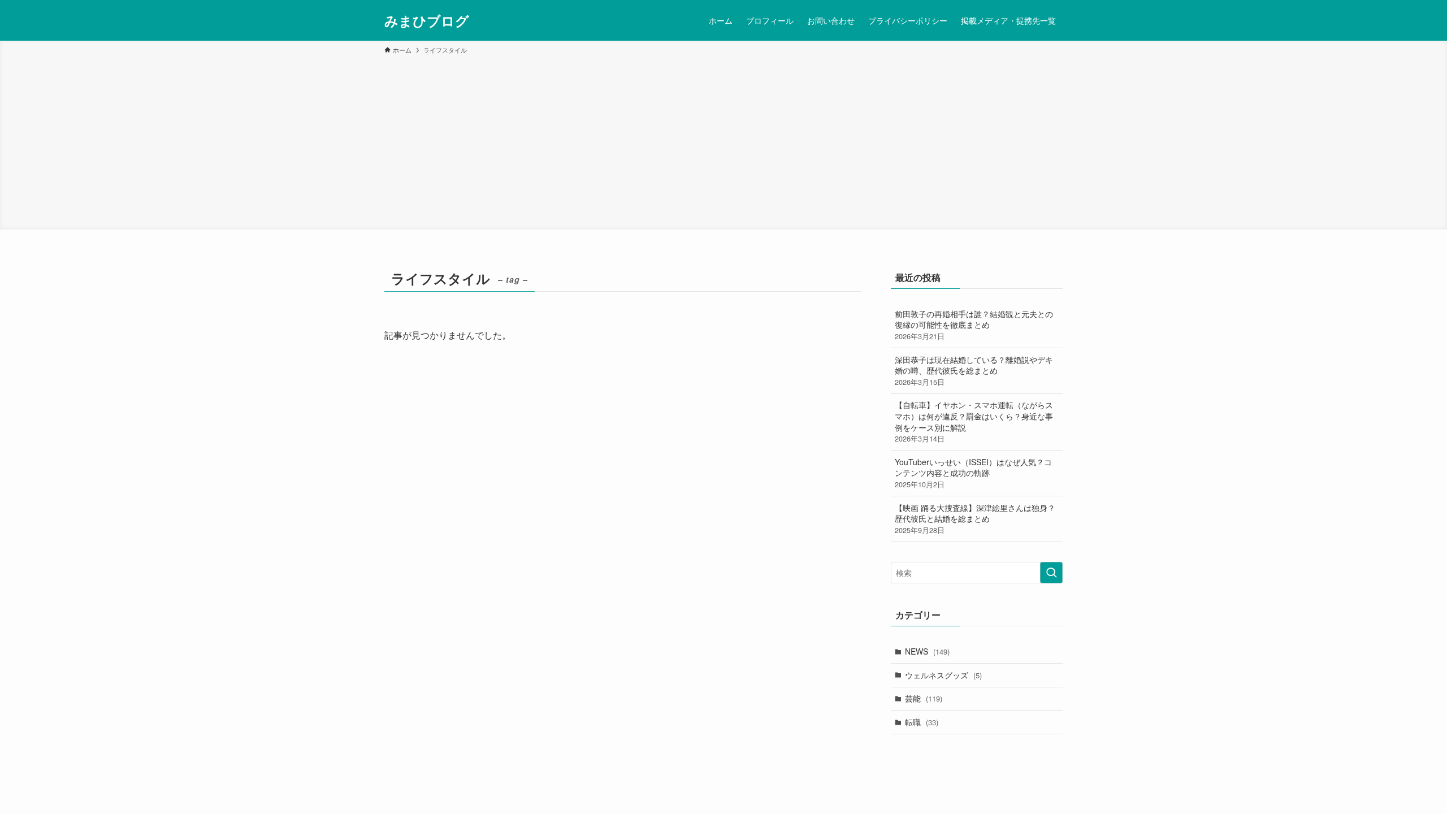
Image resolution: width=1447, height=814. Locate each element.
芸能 (923, 698)
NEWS (927, 651)
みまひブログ (426, 20)
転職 (921, 722)
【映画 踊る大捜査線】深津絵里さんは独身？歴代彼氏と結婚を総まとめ (975, 518)
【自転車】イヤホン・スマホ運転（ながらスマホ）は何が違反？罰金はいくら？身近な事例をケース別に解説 (974, 421)
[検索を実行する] (1051, 572)
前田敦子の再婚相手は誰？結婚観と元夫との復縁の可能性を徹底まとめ (974, 324)
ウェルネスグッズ (943, 675)
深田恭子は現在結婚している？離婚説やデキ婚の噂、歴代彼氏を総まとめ (974, 370)
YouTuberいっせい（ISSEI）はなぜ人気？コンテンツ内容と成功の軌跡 (973, 473)
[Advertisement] (723, 140)
